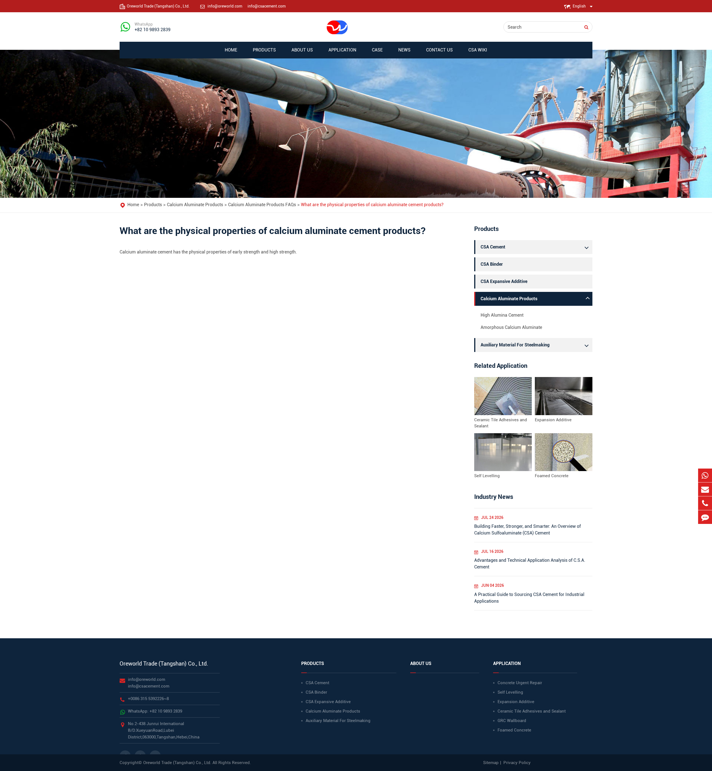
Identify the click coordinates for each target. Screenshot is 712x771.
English (579, 6)
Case (377, 50)
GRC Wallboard (512, 720)
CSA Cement (493, 247)
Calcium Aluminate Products (195, 204)
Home (231, 50)
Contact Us (439, 50)
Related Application (500, 365)
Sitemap (491, 762)
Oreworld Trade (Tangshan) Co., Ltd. (164, 664)
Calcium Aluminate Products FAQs (262, 204)
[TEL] (705, 503)
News (404, 50)
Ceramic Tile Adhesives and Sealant (500, 422)
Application (342, 50)
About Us (302, 50)
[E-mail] (705, 489)
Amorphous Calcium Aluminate (511, 327)
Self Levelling (487, 475)
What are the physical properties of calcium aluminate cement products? (372, 204)
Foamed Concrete (551, 475)
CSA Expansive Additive (504, 281)
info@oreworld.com (225, 6)
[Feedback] (705, 517)
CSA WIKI (477, 50)
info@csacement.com (267, 6)
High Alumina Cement (502, 315)
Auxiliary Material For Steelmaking (515, 345)
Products (264, 50)
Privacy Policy (517, 762)
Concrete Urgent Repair (520, 682)
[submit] (586, 27)
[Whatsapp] (705, 475)
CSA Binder (492, 264)
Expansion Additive (553, 419)
